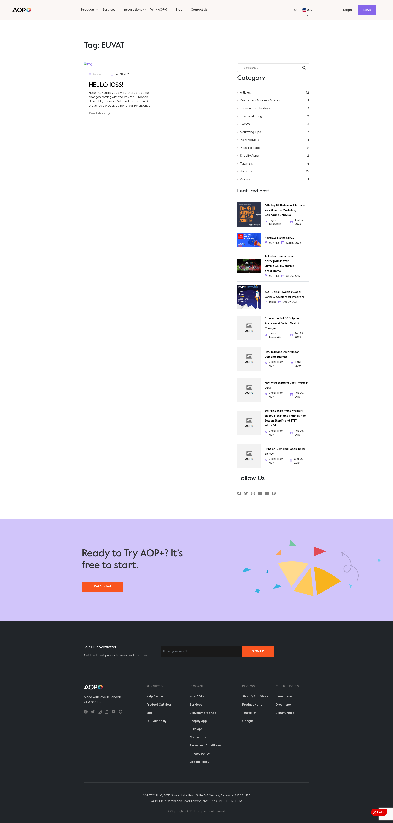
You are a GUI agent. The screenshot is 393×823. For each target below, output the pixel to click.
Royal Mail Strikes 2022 (279, 237)
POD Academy (156, 721)
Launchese (284, 696)
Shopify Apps (249, 155)
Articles (245, 92)
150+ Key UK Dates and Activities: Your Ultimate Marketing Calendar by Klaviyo (286, 210)
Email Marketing (251, 116)
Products (88, 9)
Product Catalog (158, 704)
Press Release (250, 147)
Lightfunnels (285, 713)
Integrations (132, 9)
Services (109, 9)
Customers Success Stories (260, 100)
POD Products (250, 140)
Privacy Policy (200, 753)
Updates (246, 171)
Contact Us (199, 9)
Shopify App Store (255, 696)
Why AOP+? (158, 9)
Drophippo (283, 704)
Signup (367, 10)
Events (245, 124)
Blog (179, 9)
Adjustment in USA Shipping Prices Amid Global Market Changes (283, 323)
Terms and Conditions (205, 745)
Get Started (102, 586)
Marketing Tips (250, 132)
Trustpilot (249, 713)
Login (347, 10)
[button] (295, 10)
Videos (245, 179)
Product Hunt (252, 704)
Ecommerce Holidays (255, 108)
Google (247, 721)
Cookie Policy (199, 762)
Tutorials (246, 163)
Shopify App (198, 721)
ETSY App (196, 729)
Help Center (155, 696)
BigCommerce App (203, 713)
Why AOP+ (197, 696)
